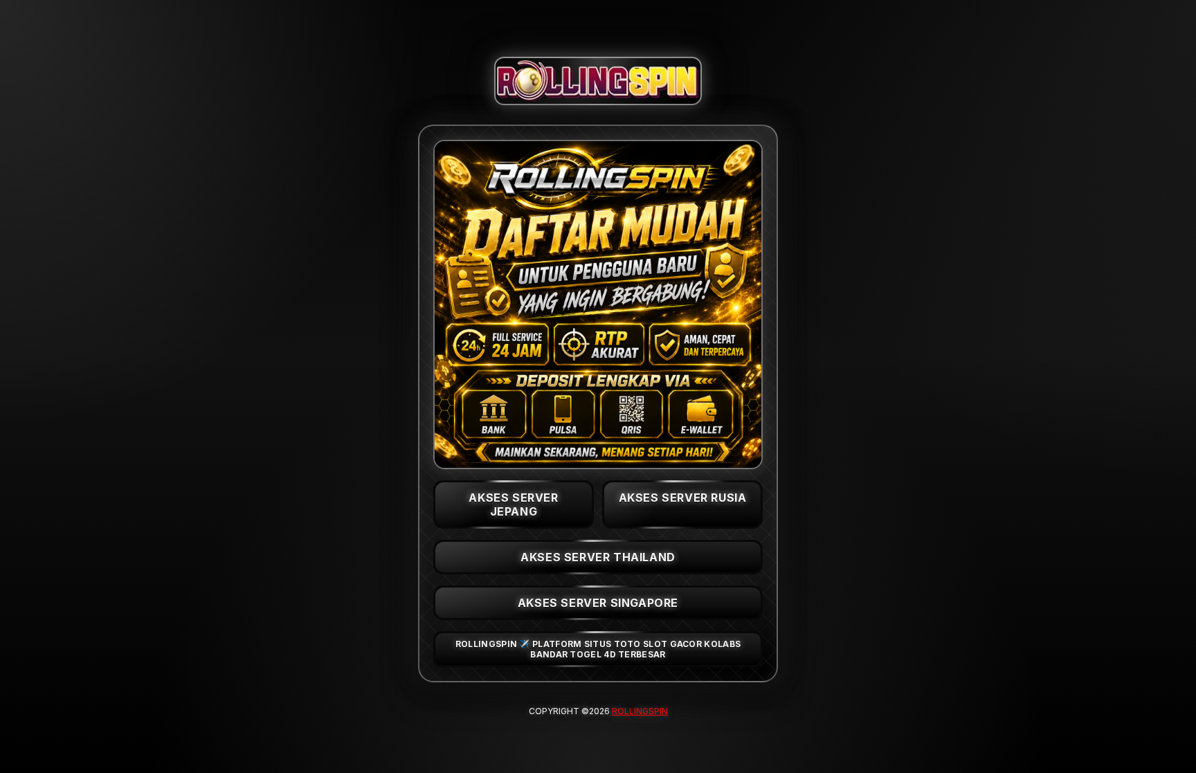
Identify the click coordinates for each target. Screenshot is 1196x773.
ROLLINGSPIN (640, 711)
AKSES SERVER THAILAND (598, 557)
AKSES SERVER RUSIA (683, 497)
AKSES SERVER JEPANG (513, 504)
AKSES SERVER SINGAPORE (598, 603)
